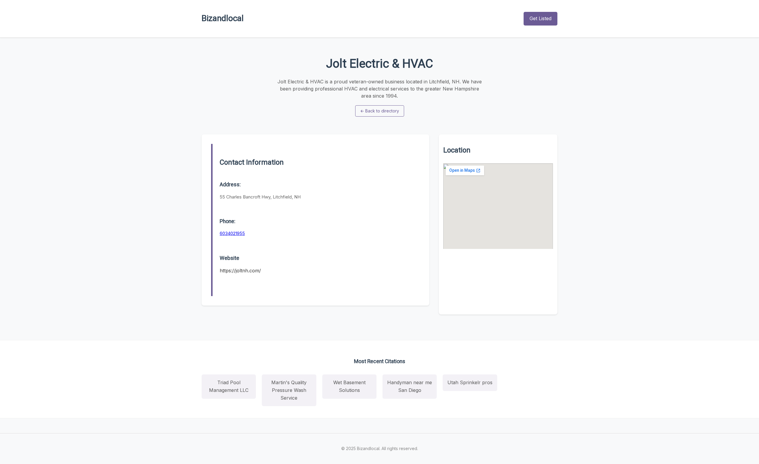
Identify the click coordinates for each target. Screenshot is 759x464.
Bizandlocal (223, 18)
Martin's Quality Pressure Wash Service (289, 390)
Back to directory (379, 110)
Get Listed (540, 18)
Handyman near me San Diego (409, 386)
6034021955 (232, 233)
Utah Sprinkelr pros (469, 382)
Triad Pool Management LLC (228, 386)
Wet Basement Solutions (349, 386)
